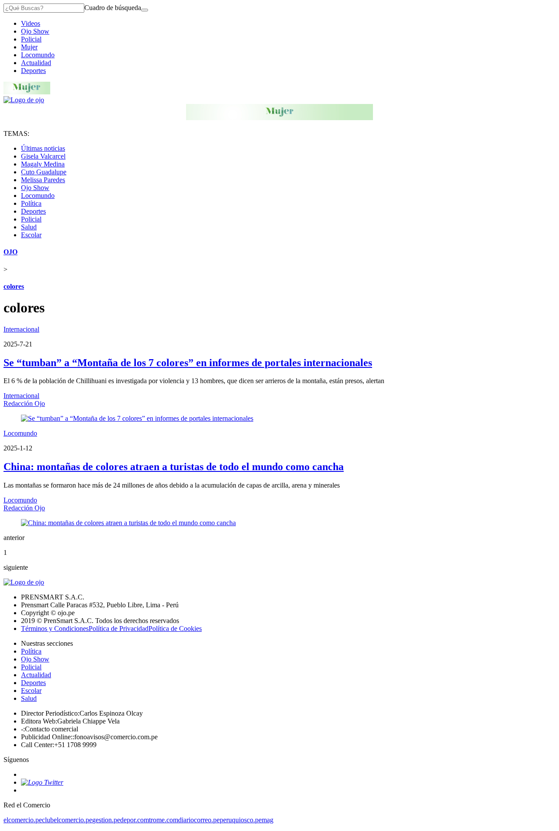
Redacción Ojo (24, 403)
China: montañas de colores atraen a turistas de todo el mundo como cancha (173, 466)
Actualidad (36, 62)
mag (267, 820)
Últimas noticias (43, 148)
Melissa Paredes (43, 180)
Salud (29, 227)
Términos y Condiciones (55, 628)
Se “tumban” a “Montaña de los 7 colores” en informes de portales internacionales (187, 362)
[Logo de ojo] (23, 100)
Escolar (31, 235)
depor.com (134, 820)
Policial (31, 39)
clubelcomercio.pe (67, 820)
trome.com (163, 820)
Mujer (29, 47)
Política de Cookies (175, 628)
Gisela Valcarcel (43, 156)
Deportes (33, 70)
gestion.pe (106, 820)
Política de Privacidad (118, 628)
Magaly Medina (43, 164)
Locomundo (38, 55)
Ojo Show (35, 31)
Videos (30, 23)
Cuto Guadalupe (43, 172)
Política (31, 203)
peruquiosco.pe (241, 820)
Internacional (21, 329)
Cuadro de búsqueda (112, 7)
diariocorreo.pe (199, 820)
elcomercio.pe (22, 820)
